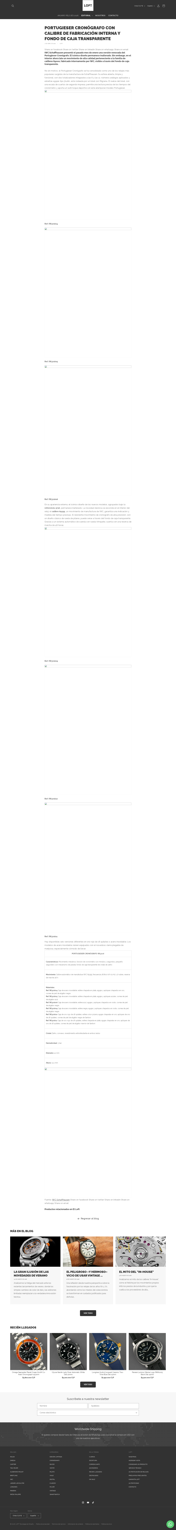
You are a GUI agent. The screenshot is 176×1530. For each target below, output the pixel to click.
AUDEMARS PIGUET (16, 1472)
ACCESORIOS (93, 1468)
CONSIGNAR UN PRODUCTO (138, 1464)
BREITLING (13, 1475)
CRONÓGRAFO (54, 1460)
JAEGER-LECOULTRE (17, 1483)
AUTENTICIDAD (134, 1483)
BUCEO (52, 1464)
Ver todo (88, 1313)
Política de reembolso (92, 1524)
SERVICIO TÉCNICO (135, 1468)
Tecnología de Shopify (27, 1524)
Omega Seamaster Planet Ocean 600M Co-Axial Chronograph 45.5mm (28, 1373)
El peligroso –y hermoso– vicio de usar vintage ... (86, 1273)
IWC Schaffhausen (61, 1200)
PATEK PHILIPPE (15, 1494)
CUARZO (53, 1483)
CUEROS (92, 1457)
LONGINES (13, 1487)
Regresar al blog (90, 1218)
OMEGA (12, 1460)
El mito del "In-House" (136, 1272)
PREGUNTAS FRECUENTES (138, 1475)
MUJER (52, 1487)
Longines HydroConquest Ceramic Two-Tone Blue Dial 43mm (108, 1373)
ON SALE (92, 1479)
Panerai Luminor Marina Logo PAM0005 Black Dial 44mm (147, 1373)
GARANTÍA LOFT (134, 1479)
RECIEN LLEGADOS (95, 1472)
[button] (12, 5)
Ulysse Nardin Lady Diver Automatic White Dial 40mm (68, 1373)
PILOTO (52, 1472)
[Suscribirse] (136, 1413)
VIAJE (52, 1475)
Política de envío (106, 1524)
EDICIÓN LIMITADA (56, 1457)
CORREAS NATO (94, 1464)
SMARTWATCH (55, 1494)
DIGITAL (52, 1479)
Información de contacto (75, 1524)
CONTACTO (132, 1487)
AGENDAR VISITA (134, 1460)
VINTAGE (53, 1491)
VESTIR (52, 1468)
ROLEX (12, 1457)
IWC (11, 1479)
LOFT (17, 1524)
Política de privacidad (43, 1524)
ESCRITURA (93, 1460)
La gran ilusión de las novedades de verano (31, 1273)
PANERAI (13, 1491)
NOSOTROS (132, 1457)
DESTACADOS (93, 1475)
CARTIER (13, 1464)
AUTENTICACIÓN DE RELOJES (138, 1472)
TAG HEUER (14, 1468)
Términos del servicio (58, 1524)
